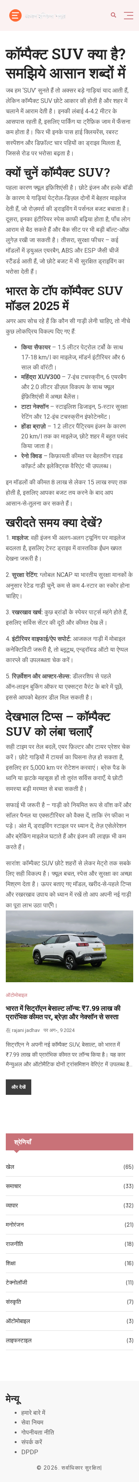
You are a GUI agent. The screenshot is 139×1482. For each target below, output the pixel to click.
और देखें (18, 1087)
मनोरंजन (15, 1224)
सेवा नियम (32, 1422)
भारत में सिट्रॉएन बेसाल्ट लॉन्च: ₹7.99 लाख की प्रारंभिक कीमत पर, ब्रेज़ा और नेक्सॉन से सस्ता (63, 1012)
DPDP (29, 1452)
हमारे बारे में (33, 1412)
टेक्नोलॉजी (16, 1282)
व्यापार (12, 1205)
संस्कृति (13, 1301)
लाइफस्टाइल (19, 1340)
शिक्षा (10, 1262)
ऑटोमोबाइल (16, 995)
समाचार (13, 1185)
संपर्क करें (31, 1442)
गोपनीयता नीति (37, 1432)
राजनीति (14, 1243)
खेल (10, 1166)
